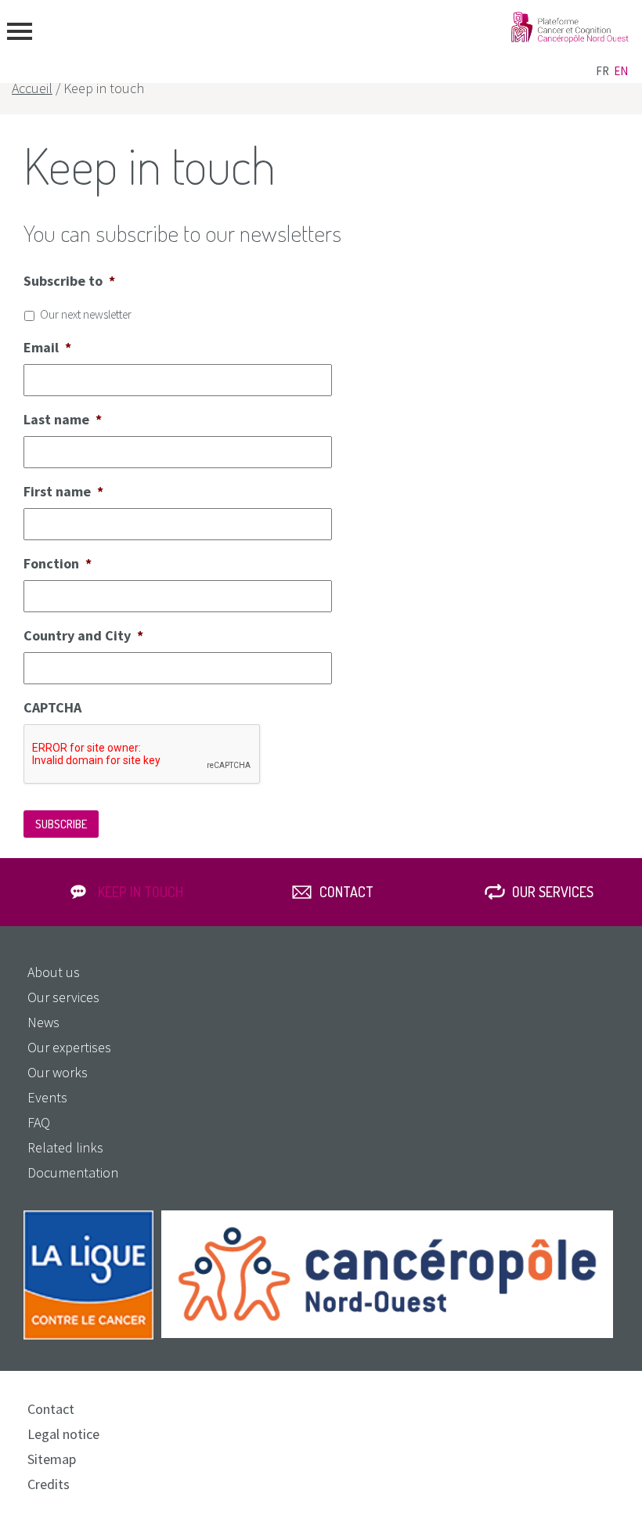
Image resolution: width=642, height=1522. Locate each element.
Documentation (72, 1172)
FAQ (38, 1122)
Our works (57, 1072)
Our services (552, 891)
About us (53, 972)
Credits (48, 1484)
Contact (346, 891)
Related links (65, 1147)
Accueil (32, 88)
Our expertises (69, 1047)
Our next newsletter (86, 314)
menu (19, 31)
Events (47, 1097)
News (43, 1022)
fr (602, 70)
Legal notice (63, 1434)
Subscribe (61, 824)
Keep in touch (140, 891)
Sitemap (51, 1459)
